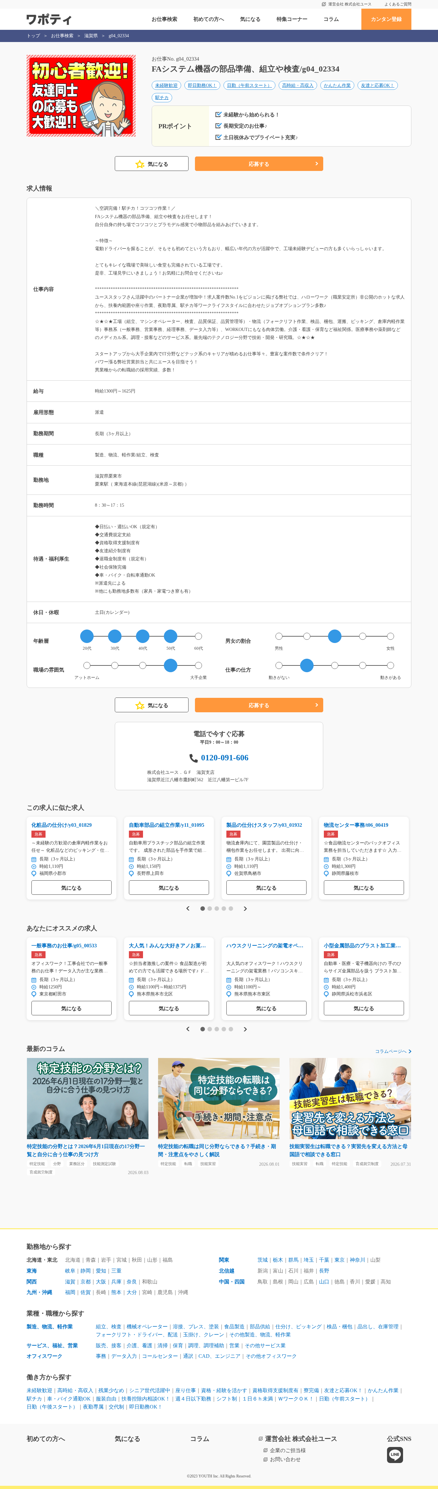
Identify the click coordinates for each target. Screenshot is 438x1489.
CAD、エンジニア (219, 1356)
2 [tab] (209, 908)
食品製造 (234, 1326)
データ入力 (124, 1356)
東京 (339, 1260)
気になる (250, 19)
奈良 (132, 1281)
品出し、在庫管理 (378, 1326)
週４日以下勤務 (193, 1398)
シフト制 (226, 1398)
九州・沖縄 (39, 1292)
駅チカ (162, 97)
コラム (331, 19)
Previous (186, 908)
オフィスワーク (45, 1356)
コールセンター (160, 1356)
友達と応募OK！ (377, 85)
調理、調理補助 (206, 1345)
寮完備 (311, 1390)
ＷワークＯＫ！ (296, 1398)
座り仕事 (185, 1390)
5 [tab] (231, 908)
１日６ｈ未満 (257, 1398)
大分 (132, 1292)
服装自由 (106, 1398)
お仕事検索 (164, 19)
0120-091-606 (224, 757)
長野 (324, 1270)
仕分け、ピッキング (298, 1326)
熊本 (116, 1292)
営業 (234, 1345)
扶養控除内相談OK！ (146, 1398)
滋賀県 (91, 35)
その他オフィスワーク (271, 1356)
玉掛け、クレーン (203, 1334)
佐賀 (85, 1292)
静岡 (85, 1270)
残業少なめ (111, 1390)
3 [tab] (216, 908)
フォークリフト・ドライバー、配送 (137, 1334)
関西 (32, 1281)
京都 (85, 1281)
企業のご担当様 (288, 1450)
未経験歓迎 (166, 85)
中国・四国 (232, 1281)
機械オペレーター (147, 1326)
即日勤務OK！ (202, 85)
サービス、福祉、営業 (52, 1345)
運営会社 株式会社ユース (350, 4)
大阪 (101, 1281)
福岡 (70, 1292)
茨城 (262, 1260)
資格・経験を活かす (224, 1390)
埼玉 (309, 1260)
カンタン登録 (386, 19)
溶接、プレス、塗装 (196, 1326)
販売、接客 (109, 1345)
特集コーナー (292, 19)
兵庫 (116, 1281)
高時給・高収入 (298, 85)
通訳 (188, 1356)
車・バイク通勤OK (69, 1398)
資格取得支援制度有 (275, 1390)
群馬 (293, 1260)
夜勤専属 (93, 1406)
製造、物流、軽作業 (50, 1326)
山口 (324, 1281)
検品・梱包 (339, 1326)
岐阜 (70, 1270)
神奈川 (357, 1260)
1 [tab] (202, 908)
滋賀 (70, 1281)
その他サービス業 (265, 1345)
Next (245, 908)
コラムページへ (391, 1051)
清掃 (162, 1345)
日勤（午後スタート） (52, 1406)
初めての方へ (208, 19)
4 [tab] (224, 908)
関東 (224, 1260)
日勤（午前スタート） (249, 85)
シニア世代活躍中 (149, 1390)
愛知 (101, 1270)
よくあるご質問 (397, 4)
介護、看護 (139, 1345)
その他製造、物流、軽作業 (260, 1334)
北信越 (226, 1270)
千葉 (324, 1260)
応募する (259, 164)
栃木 (278, 1260)
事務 (101, 1356)
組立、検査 (109, 1326)
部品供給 (260, 1326)
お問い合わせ (285, 1459)
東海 (32, 1270)
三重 (116, 1270)
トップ (33, 35)
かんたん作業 (337, 85)
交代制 (116, 1406)
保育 (178, 1345)
